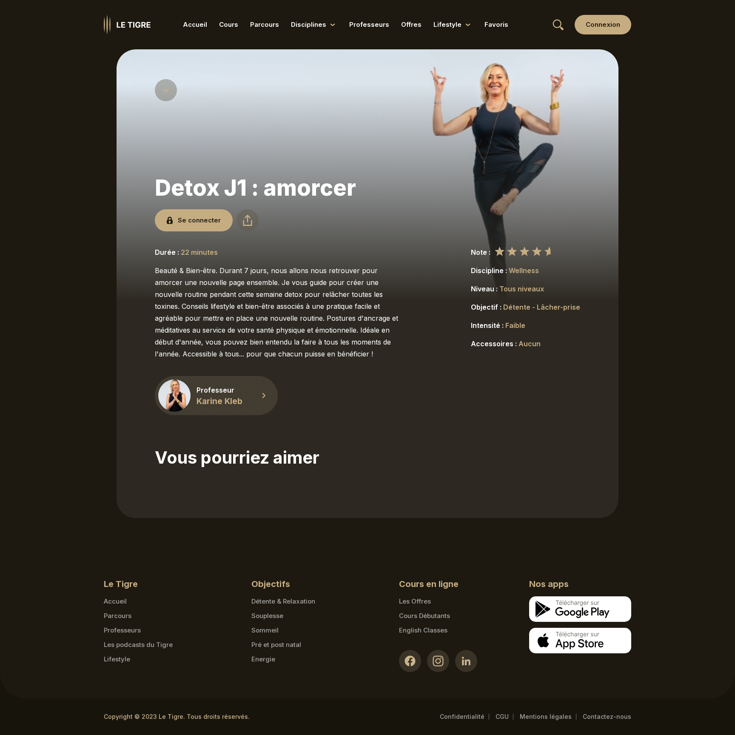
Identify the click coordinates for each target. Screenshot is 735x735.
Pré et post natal (276, 645)
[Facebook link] (410, 661)
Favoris (496, 24)
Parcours (264, 24)
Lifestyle (117, 659)
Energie (263, 659)
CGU (502, 716)
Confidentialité (462, 716)
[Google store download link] (580, 609)
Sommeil (265, 630)
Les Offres (415, 601)
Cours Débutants (424, 616)
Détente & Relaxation (283, 601)
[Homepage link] (127, 24)
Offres (411, 24)
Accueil (195, 24)
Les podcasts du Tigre (138, 645)
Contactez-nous (607, 716)
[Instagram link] (438, 661)
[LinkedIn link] (466, 661)
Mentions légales (546, 716)
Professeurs (369, 24)
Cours (228, 24)
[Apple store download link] (580, 640)
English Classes (423, 630)
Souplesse (267, 616)
